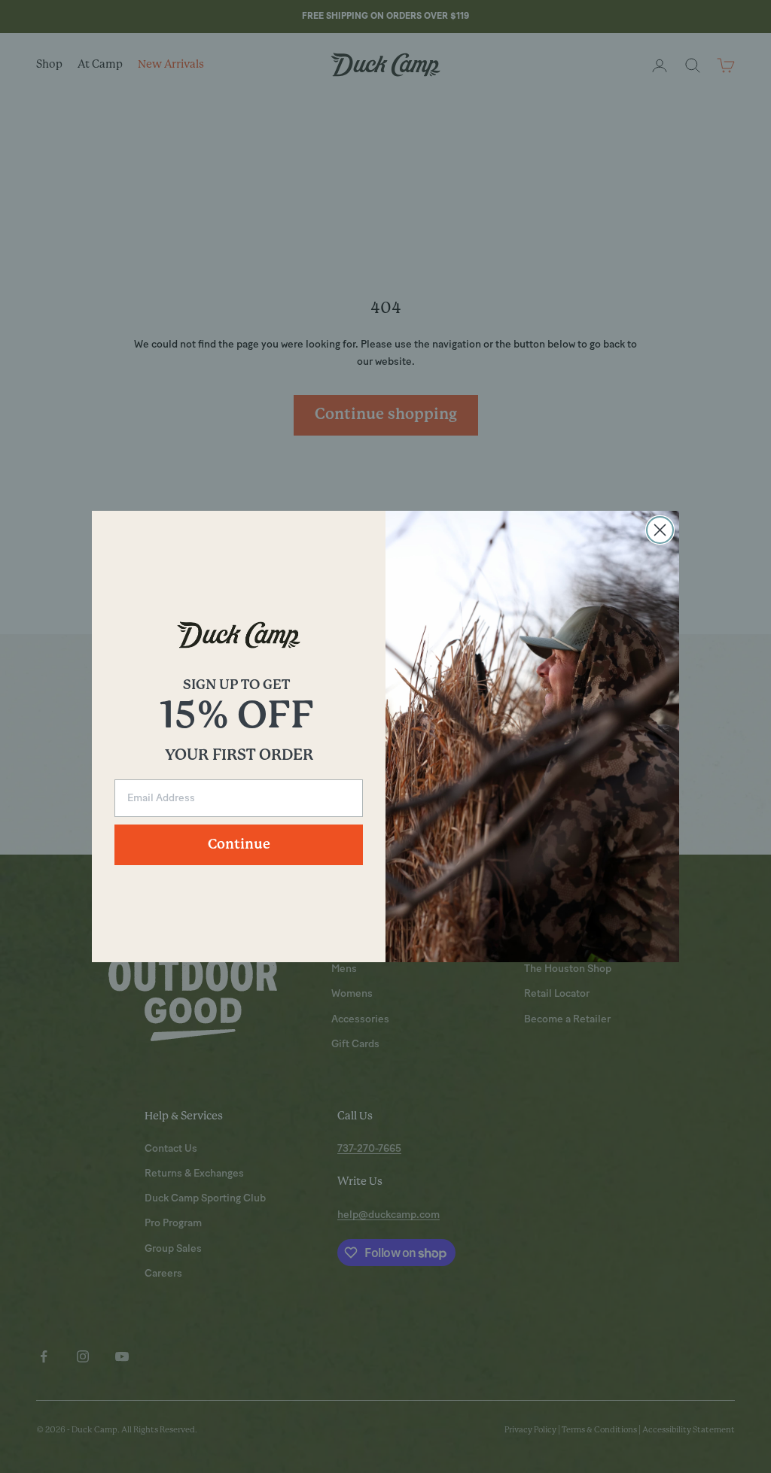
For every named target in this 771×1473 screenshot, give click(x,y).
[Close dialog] (660, 530)
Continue (239, 845)
